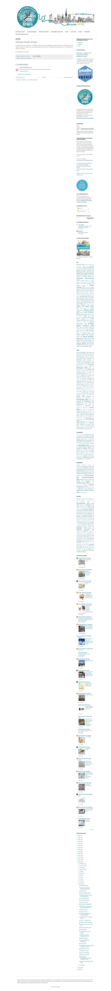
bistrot (89, 528)
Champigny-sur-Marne (80, 372)
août (80, 871)
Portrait (86, 442)
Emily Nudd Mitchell (24, 67)
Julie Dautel (89, 303)
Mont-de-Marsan (88, 397)
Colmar (83, 378)
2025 (79, 837)
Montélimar (87, 401)
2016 (79, 855)
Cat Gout (81, 275)
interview (29, 58)
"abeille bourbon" (90, 499)
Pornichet (78, 411)
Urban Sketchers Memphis (84, 782)
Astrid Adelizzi (79, 268)
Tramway (78, 524)
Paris (92, 407)
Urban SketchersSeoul (83, 659)
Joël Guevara (84, 300)
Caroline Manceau (89, 273)
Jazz (84, 513)
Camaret (78, 371)
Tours (89, 424)
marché (90, 538)
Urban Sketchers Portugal (84, 581)
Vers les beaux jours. (84, 898)
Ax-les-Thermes (81, 358)
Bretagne (79, 368)
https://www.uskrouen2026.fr (85, 118)
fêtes (89, 535)
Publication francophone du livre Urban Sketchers (85, 907)
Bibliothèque (89, 505)
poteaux (86, 547)
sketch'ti (80, 231)
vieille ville (85, 550)
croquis (92, 451)
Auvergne (79, 357)
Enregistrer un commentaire (24, 74)
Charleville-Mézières (81, 374)
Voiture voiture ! (82, 891)
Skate (79, 521)
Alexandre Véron (80, 264)
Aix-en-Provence (81, 352)
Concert (90, 466)
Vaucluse (81, 427)
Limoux (77, 393)
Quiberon (90, 411)
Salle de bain (91, 519)
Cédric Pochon (87, 283)
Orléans (78, 407)
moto (87, 541)
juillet (80, 873)
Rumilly (81, 415)
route (91, 547)
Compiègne (89, 378)
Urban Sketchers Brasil (84, 771)
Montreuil (90, 399)
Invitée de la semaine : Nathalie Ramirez (84, 935)
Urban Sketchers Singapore (85, 569)
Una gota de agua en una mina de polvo (89, 810)
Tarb (87, 421)
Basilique (81, 504)
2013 (79, 862)
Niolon (89, 404)
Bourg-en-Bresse (80, 364)
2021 (79, 845)
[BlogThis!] (35, 56)
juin (80, 875)
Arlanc (82, 355)
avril (80, 879)
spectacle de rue (80, 548)
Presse (66, 31)
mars (80, 882)
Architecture (87, 434)
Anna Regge (82, 266)
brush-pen (91, 445)
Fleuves (78, 512)
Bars (92, 503)
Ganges (78, 382)
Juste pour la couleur (84, 954)
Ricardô (92, 328)
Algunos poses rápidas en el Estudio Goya (89, 684)
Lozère (84, 394)
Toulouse (82, 424)
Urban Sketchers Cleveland (85, 624)
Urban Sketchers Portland (84, 592)
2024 (79, 839)
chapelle (78, 531)
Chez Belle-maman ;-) (84, 950)
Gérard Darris (84, 296)
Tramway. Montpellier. (84, 952)
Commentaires (82, 211)
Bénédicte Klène (81, 272)
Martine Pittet (87, 317)
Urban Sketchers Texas (84, 818)
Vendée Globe (91, 487)
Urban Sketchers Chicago (84, 735)
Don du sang (79, 467)
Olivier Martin (79, 327)
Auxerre (86, 356)
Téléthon (85, 485)
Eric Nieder (81, 290)
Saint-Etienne (79, 417)
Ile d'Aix (78, 385)
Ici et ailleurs (90, 470)
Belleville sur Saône (80, 361)
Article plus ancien (68, 77)
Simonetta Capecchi (84, 331)
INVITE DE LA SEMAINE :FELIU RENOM (85, 914)
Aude (91, 355)
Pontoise (90, 409)
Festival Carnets (82, 469)
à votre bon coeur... (83, 909)
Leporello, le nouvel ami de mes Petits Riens (85, 895)
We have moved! (89, 694)
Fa (84, 381)
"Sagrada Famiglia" (80, 499)
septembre (82, 869)
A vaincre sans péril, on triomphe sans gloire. (84, 888)
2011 (79, 969)
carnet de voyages (81, 448)
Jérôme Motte (88, 310)
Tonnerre (91, 422)
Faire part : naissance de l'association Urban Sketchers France (83, 54)
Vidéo (79, 488)
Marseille (88, 396)
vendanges (82, 492)
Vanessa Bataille (81, 343)
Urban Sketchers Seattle (84, 558)
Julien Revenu (81, 305)
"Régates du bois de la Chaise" (84, 498)
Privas (84, 411)
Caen (84, 369)
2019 (79, 849)
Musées (90, 473)
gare (93, 535)
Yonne (78, 428)
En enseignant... (83, 943)
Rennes (83, 414)
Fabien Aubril (89, 290)
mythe (91, 541)
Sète (81, 421)
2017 (79, 853)
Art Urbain (78, 436)
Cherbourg (83, 375)
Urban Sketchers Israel (84, 747)
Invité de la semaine (81, 472)
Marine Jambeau (83, 315)
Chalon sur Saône (87, 371)
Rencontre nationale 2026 (22, 34)
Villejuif (86, 427)
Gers (83, 382)
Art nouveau (86, 436)
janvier (81, 965)
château (84, 531)
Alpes (90, 352)
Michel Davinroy (81, 318)
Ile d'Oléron (83, 385)
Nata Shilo (87, 320)
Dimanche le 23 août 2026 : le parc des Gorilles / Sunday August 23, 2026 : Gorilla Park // (85, 619)
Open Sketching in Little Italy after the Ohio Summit (89, 627)
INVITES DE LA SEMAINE (85, 904)
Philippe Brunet (79, 328)
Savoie (77, 419)
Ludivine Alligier (83, 314)
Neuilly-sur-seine (80, 404)
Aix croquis (81, 224)
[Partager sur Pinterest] (40, 56)
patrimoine (85, 544)
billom (83, 428)
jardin (87, 537)
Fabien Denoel (79, 291)
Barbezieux (89, 358)
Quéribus (90, 412)
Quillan (78, 412)
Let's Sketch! (88, 736)
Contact (80, 31)
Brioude (90, 368)
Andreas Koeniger (90, 264)
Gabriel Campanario (86, 294)
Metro (91, 515)
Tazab (78, 340)
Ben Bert (86, 268)
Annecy (78, 354)
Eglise (85, 509)
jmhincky (78, 346)
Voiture (80, 526)
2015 (79, 858)
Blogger (58, 986)
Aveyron (92, 356)
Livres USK (73, 31)
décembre (81, 863)
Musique (85, 473)
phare (80, 546)
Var (93, 425)
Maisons (86, 515)
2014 (79, 860)
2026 (79, 835)
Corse (77, 379)
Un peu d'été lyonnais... (84, 900)
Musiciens (78, 473)
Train (91, 522)
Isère (85, 387)
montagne (79, 541)
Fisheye (78, 439)
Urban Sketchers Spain (84, 682)
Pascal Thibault (88, 327)
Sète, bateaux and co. (84, 948)
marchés (78, 539)
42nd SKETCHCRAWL (83, 232)
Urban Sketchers (82, 652)
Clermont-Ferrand (81, 377)
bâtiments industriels (82, 529)
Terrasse (80, 522)
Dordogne (78, 381)
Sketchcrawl (81, 483)
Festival (85, 467)
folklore (84, 488)
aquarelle (81, 445)
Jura (89, 387)
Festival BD (91, 467)
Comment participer (32, 31)
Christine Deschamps (85, 278)
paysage (86, 456)
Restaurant (91, 518)
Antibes (84, 354)
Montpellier (80, 400)
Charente (90, 372)
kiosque (85, 538)
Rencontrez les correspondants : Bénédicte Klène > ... (86, 946)
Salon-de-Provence (88, 417)
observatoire (78, 544)
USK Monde (87, 31)
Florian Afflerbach (84, 293)
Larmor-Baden (87, 388)
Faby (77, 293)
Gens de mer (84, 512)
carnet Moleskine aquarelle (85, 447)
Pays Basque (83, 409)
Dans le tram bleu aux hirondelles (84, 941)
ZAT (85, 526)
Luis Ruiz (92, 314)
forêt (93, 534)
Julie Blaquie (79, 303)
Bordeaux (88, 363)
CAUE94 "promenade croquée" (83, 464)
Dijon (90, 379)
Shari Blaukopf (81, 330)
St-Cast (82, 419)
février (80, 884)
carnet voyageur (85, 450)
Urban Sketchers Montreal (84, 617)
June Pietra (83, 308)
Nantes (90, 403)
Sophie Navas (87, 333)
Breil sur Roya (83, 366)
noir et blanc (89, 454)
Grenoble (87, 382)
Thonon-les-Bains (80, 422)
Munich (85, 402)
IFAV (85, 470)
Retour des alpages (82, 519)
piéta (84, 458)
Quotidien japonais (83, 938)
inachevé (86, 453)
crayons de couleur (84, 451)
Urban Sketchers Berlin (84, 729)
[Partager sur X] (36, 56)
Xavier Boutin (89, 344)
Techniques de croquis (83, 443)
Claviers (90, 375)
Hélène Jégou (85, 297)
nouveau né (88, 542)
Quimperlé (84, 412)
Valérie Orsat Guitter (87, 341)
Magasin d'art (79, 515)
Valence (83, 425)
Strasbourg (90, 419)
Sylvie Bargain (88, 336)
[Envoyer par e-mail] (33, 56)
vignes (92, 550)
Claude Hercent (23, 58)
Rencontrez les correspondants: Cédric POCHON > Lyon (85, 958)
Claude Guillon (84, 280)
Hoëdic (86, 384)
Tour (87, 522)
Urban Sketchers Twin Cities (85, 604)
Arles (87, 355)
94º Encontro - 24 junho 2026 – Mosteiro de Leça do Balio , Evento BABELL (89, 641)
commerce (78, 532)
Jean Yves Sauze (85, 299)
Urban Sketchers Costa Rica (85, 807)
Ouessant (85, 407)
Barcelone (79, 360)
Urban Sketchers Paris (84, 670)
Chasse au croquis (81, 466)
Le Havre (90, 390)
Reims (77, 414)
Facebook (80, 42)
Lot (90, 393)
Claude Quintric (85, 281)
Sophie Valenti (80, 334)
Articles (80, 208)
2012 (79, 967)
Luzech (90, 394)
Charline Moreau (87, 276)
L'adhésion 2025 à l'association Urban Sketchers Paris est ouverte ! (89, 674)
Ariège (77, 355)
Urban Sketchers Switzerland (85, 648)
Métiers (90, 516)
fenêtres (78, 534)
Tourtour (78, 425)
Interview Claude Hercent (85, 927)
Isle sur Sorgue (91, 385)
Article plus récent (20, 77)
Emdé (87, 287)
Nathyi (84, 321)
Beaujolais (89, 360)
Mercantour (78, 397)
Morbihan (78, 403)
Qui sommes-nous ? (20, 31)
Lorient (83, 393)
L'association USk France (57, 31)
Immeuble (78, 513)
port (90, 546)
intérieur (80, 537)
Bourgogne (91, 364)
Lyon (78, 396)
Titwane (78, 341)
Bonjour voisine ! (83, 929)
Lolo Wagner (89, 312)
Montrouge (78, 401)
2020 (79, 847)
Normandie (88, 405)
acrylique (92, 443)
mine (91, 453)
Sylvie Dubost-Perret (85, 338)
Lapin (81, 312)
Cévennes (84, 379)
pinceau (85, 457)
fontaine (88, 534)
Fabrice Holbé (89, 291)
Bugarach (78, 369)
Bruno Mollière (87, 270)
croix (84, 532)
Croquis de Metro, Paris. (84, 893)
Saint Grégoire (88, 415)
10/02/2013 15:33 (24, 71)
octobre (81, 867)
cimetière (90, 531)
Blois (93, 361)
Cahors (89, 369)
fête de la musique (82, 535)
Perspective (79, 442)
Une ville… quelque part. (85, 920)
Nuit (91, 439)
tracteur (90, 548)
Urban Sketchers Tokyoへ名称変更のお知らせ (89, 707)
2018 (79, 851)
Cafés (88, 506)
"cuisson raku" (79, 434)
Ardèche (90, 354)
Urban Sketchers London (84, 693)
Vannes (88, 425)
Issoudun (80, 387)
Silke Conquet (90, 330)
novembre (81, 865)
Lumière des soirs (83, 911)
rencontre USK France (85, 490)
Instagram (80, 44)
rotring (88, 458)
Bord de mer (81, 363)
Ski (83, 521)
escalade (90, 532)
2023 (79, 841)
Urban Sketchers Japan (84, 705)
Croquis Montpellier (83, 885)
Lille (90, 391)
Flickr (79, 46)
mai (80, 878)
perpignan (88, 428)
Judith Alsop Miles (87, 302)
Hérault (91, 384)
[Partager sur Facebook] (38, 56)
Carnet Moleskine (87, 437)
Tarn (91, 421)
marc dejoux (85, 346)
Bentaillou (88, 361)
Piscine (85, 518)
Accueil (44, 77)
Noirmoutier (78, 405)
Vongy (91, 427)
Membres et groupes (44, 31)
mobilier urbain (89, 539)
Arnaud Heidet (87, 267)
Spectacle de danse (89, 521)
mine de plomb (79, 454)
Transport (84, 524)
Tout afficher (91, 829)
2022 (79, 843)
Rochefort (91, 414)
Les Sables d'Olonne (81, 391)
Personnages (89, 440)
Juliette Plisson (89, 306)
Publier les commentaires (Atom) (29, 79)
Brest (90, 366)
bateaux (79, 528)
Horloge (90, 512)
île (83, 551)
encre (80, 453)
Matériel (85, 439)
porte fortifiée (79, 547)
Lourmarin (78, 394)
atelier (89, 526)
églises (79, 551)
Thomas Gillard (87, 340)
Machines (89, 513)
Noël (77, 475)
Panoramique (79, 440)
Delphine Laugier (80, 285)
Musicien (90, 472)
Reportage (87, 481)
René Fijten (86, 328)
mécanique (78, 542)
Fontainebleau (90, 381)
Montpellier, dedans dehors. (85, 922)
